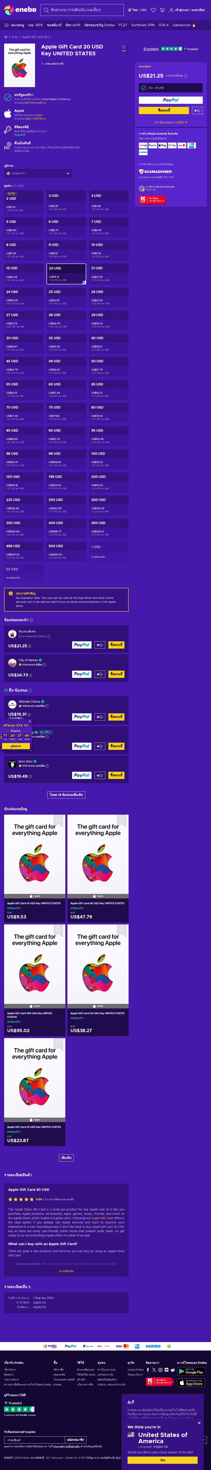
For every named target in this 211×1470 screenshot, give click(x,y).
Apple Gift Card (102, 1218)
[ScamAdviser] (155, 171)
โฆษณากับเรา (135, 1374)
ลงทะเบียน (198, 10)
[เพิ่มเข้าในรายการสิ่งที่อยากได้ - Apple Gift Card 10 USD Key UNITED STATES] (58, 821)
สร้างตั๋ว (81, 1379)
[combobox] (82, 10)
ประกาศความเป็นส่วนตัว (67, 1446)
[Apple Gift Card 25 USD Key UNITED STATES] (34, 1075)
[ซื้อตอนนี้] (171, 100)
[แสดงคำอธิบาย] (44, 664)
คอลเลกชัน (59, 1374)
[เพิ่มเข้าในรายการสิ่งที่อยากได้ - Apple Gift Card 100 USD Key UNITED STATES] (58, 931)
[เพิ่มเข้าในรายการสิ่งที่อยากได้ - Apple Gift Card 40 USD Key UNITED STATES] (122, 931)
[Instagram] (160, 1369)
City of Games (28, 660)
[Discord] (166, 1369)
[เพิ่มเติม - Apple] (7, 113)
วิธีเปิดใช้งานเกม (86, 1374)
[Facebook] (148, 1369)
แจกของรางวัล (105, 1374)
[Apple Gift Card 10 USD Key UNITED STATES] (34, 851)
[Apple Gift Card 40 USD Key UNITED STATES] (98, 961)
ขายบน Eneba (136, 1369)
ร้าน (14, 37)
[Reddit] (173, 1369)
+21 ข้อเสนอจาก (171, 122)
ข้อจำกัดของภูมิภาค (35, 103)
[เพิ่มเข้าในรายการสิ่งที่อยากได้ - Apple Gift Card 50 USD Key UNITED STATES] (122, 821)
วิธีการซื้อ (59, 1369)
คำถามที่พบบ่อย (85, 1369)
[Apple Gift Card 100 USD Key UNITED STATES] (34, 961)
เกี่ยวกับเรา (10, 1369)
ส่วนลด (57, 1384)
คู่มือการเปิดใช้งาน (35, 118)
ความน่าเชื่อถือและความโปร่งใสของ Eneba (27, 1384)
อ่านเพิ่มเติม (66, 1271)
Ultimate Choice (29, 701)
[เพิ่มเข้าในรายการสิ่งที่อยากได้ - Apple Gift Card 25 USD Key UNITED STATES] (58, 1044)
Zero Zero (26, 761)
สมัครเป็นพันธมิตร (107, 1379)
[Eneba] (20, 10)
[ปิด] (199, 1422)
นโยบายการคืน (85, 1384)
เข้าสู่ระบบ (182, 10)
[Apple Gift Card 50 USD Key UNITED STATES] (98, 851)
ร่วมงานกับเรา (11, 1379)
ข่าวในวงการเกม (106, 1369)
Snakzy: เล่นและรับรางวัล (111, 1384)
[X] (154, 1369)
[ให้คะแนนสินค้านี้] (22, 1199)
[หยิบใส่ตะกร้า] (197, 110)
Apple (38, 115)
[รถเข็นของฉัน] (162, 10)
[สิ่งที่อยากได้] (153, 10)
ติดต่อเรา (9, 1374)
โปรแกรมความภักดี (64, 1379)
